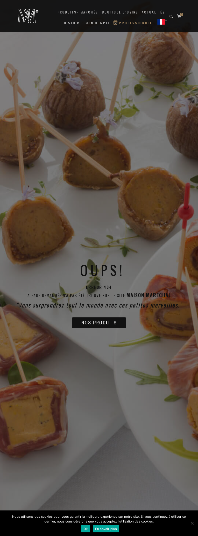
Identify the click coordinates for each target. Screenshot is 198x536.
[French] (161, 22)
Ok (86, 529)
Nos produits (99, 323)
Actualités (153, 11)
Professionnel (135, 22)
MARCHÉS (89, 11)
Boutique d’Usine (120, 11)
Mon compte (97, 22)
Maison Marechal (149, 295)
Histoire (73, 22)
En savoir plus (106, 529)
